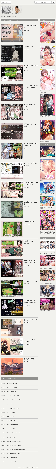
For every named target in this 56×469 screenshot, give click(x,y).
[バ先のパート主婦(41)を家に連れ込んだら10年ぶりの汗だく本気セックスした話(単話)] (47, 104)
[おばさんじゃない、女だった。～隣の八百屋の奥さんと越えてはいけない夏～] (47, 275)
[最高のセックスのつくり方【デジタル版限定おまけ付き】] (47, 79)
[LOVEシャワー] (47, 56)
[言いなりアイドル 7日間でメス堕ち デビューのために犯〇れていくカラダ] (47, 260)
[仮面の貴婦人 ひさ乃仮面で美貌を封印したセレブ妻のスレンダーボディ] (17, 9)
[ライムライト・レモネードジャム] (47, 151)
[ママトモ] (47, 169)
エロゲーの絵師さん (6, 2)
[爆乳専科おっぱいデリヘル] (47, 304)
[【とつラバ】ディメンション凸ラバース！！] (47, 187)
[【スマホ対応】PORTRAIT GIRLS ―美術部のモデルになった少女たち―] (47, 245)
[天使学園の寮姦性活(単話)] (47, 130)
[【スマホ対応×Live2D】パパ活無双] (47, 290)
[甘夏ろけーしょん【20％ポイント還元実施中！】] (47, 201)
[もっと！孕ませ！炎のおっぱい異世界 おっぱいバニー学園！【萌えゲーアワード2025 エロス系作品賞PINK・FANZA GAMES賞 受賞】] (47, 220)
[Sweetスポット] (47, 32)
